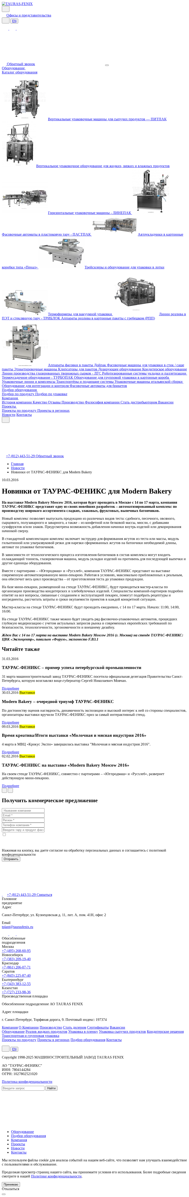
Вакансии (166, 402)
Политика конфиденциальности (27, 1082)
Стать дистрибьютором (139, 402)
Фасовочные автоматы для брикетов (98, 386)
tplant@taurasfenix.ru (17, 927)
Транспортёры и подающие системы (85, 382)
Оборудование (14, 68)
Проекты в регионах (53, 410)
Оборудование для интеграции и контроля (36, 386)
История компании (17, 402)
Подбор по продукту (18, 394)
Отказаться (10, 1189)
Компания (10, 398)
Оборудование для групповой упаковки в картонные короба (122, 377)
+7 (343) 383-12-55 (16, 984)
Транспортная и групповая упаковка (30, 1036)
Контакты (24, 415)
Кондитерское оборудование (164, 369)
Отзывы (55, 402)
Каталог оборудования (19, 72)
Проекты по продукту (19, 410)
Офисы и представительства (28, 15)
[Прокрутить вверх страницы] (4, 1194)
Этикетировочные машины (36, 369)
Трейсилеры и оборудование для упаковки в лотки (124, 267)
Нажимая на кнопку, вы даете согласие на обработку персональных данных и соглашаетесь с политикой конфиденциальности (84, 852)
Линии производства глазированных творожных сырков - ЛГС (52, 373)
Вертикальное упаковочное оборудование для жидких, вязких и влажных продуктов (103, 166)
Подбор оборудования (20, 390)
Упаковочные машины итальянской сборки (149, 382)
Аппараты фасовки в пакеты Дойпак (77, 365)
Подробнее (10, 688)
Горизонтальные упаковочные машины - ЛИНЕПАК (90, 213)
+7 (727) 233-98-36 (16, 992)
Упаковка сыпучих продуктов (122, 1031)
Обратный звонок (21, 64)
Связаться (44, 895)
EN (14, 21)
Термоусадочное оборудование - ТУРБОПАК (38, 377)
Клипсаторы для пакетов (78, 369)
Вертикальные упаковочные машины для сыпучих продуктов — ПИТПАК (107, 119)
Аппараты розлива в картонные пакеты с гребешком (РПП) (108, 318)
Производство (73, 402)
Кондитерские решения (165, 1031)
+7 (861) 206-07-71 (16, 967)
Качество (40, 402)
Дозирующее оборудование (120, 369)
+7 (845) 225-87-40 (16, 975)
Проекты (9, 406)
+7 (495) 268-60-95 (16, 951)
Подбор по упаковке (51, 394)
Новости (8, 415)
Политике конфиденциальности (56, 1176)
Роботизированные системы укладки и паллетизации (144, 373)
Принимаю (11, 1184)
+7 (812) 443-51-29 (21, 456)
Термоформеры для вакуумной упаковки (80, 314)
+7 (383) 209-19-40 (16, 959)
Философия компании (103, 402)
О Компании (29, 1027)
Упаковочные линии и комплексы (29, 382)
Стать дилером (74, 1027)
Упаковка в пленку (83, 1031)
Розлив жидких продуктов (46, 1031)
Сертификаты (98, 1027)
